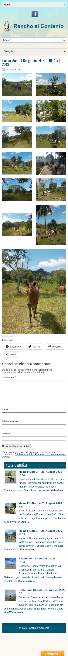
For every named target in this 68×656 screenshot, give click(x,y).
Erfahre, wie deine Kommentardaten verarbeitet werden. (34, 455)
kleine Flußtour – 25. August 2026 (40, 530)
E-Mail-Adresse (11, 421)
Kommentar (9, 377)
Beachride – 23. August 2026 (37, 558)
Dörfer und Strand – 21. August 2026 (42, 589)
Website (6, 433)
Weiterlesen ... (20, 521)
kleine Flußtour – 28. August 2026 (40, 471)
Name (6, 409)
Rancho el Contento (38, 627)
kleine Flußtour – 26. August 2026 (40, 503)
